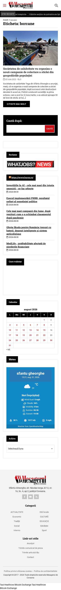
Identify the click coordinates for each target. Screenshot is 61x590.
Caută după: (14, 121)
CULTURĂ (44, 517)
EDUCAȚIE (44, 521)
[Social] (24, 496)
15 (44, 330)
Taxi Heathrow (7, 584)
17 (10, 335)
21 (37, 335)
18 (17, 335)
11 (17, 330)
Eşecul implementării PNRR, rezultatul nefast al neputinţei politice (28, 200)
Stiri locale (44, 512)
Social (17, 526)
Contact (30, 557)
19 (24, 335)
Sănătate (44, 526)
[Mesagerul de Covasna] (21, 5)
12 (24, 330)
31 (10, 345)
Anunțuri (30, 543)
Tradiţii (17, 521)
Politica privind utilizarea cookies (18, 571)
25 (17, 340)
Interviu (17, 530)
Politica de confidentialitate (45, 571)
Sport (44, 530)
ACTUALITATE (17, 512)
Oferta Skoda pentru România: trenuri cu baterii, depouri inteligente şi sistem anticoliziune (28, 230)
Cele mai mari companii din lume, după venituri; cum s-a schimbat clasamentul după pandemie (28, 214)
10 (10, 330)
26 (24, 340)
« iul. (8, 349)
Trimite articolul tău (30, 552)
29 (44, 340)
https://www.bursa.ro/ (22, 177)
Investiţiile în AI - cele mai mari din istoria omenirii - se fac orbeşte (30, 187)
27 (30, 340)
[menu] (4, 5)
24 (10, 340)
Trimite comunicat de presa (30, 548)
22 (44, 335)
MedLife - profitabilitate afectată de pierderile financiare (26, 245)
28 (37, 340)
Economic (17, 517)
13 (30, 330)
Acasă (5, 20)
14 (37, 330)
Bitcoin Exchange (23, 584)
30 (51, 340)
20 (30, 335)
